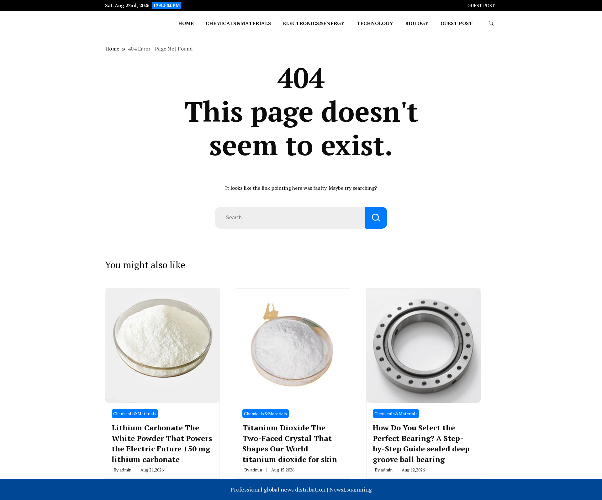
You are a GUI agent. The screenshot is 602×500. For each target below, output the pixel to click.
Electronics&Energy (314, 23)
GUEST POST (481, 5)
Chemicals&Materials (238, 23)
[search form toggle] (491, 23)
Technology (374, 23)
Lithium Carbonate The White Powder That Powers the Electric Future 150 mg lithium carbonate (162, 443)
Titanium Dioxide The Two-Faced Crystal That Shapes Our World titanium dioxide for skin (289, 443)
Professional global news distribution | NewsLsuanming (301, 489)
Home (186, 23)
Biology (417, 23)
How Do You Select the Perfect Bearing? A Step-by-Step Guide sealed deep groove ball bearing (421, 443)
